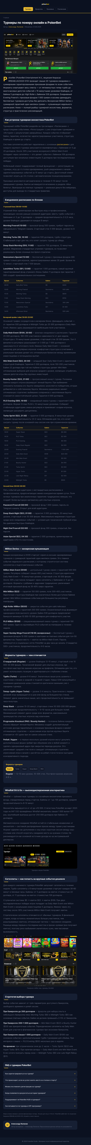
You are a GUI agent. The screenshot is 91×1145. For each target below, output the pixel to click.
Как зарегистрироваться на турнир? (19, 1074)
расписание (62, 144)
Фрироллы (39, 9)
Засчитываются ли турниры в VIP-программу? (23, 1106)
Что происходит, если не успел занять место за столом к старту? (31, 1080)
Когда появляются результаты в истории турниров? (25, 1093)
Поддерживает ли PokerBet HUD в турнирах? (22, 1100)
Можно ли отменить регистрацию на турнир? (23, 1087)
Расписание (62, 9)
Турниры (28, 9)
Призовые (50, 9)
